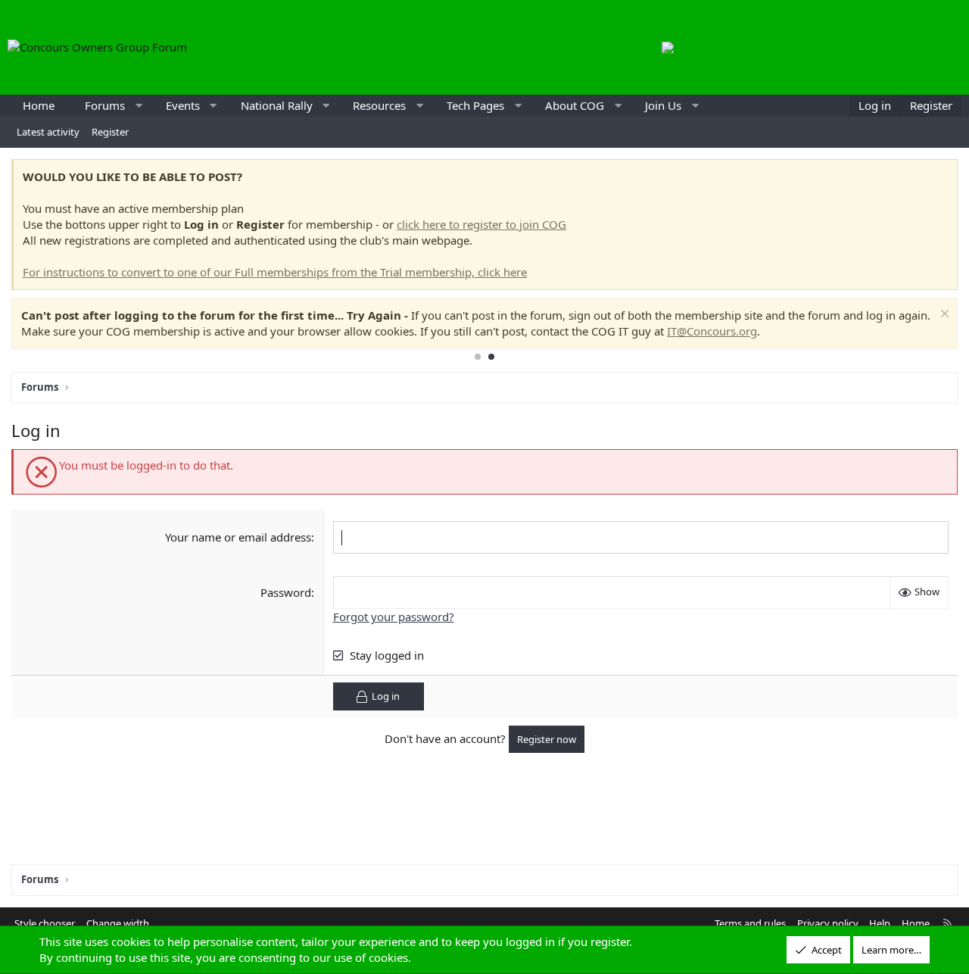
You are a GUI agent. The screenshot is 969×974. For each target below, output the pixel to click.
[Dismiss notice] (942, 315)
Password (285, 592)
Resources (379, 105)
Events (183, 105)
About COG (574, 105)
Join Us (663, 105)
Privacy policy (827, 923)
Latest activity (48, 132)
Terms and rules (750, 923)
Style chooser (44, 923)
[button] (139, 106)
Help (879, 923)
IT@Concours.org (712, 331)
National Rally (277, 105)
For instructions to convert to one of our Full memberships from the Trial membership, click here (275, 271)
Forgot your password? (393, 616)
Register (110, 132)
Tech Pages (475, 105)
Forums (105, 105)
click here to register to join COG (481, 224)
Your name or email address (238, 537)
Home (39, 105)
